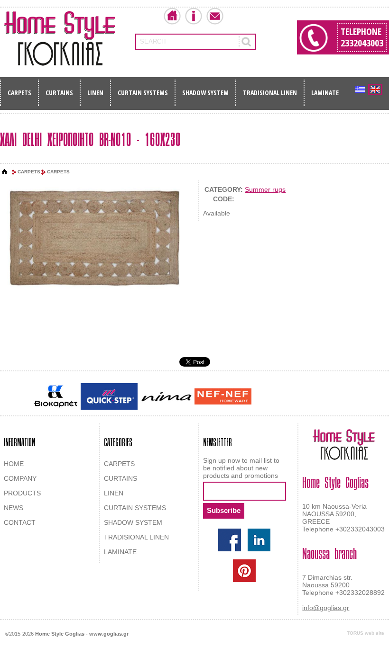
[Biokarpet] (56, 396)
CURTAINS (59, 92)
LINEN (95, 92)
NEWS (13, 508)
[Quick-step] (109, 396)
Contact (214, 16)
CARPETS (19, 92)
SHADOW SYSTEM (205, 92)
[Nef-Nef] (222, 396)
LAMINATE (325, 92)
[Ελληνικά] (360, 89)
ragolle (348, 397)
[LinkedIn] (259, 540)
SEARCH (153, 41)
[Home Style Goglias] (59, 38)
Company (193, 16)
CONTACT (20, 522)
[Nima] (166, 396)
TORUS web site (365, 633)
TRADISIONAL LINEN (270, 92)
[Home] (4, 172)
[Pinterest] (244, 570)
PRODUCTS (22, 493)
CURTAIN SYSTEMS (143, 92)
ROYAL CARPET (313, 397)
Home (172, 16)
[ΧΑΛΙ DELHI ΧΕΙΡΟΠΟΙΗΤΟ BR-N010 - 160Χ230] (95, 237)
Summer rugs (265, 189)
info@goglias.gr (325, 607)
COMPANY (20, 478)
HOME (14, 463)
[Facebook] (229, 540)
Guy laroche (269, 397)
